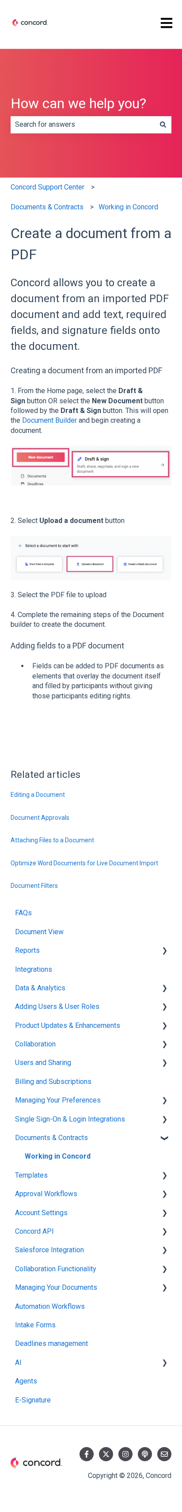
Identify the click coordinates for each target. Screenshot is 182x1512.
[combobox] (83, 124)
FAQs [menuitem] (23, 913)
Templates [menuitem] (31, 1175)
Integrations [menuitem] (33, 969)
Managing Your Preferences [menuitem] (58, 1100)
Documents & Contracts (47, 207)
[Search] (163, 124)
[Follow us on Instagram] (125, 1454)
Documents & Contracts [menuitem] (51, 1137)
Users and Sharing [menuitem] (43, 1062)
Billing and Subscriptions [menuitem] (53, 1081)
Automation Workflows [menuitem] (50, 1306)
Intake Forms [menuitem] (35, 1325)
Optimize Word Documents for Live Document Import (84, 863)
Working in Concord (128, 207)
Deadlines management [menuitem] (51, 1343)
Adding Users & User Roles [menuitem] (57, 1006)
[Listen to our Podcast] (145, 1454)
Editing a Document (38, 794)
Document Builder (49, 420)
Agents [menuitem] (26, 1381)
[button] (164, 951)
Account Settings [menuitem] (41, 1213)
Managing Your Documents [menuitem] (56, 1287)
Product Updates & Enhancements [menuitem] (67, 1025)
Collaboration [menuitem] (35, 1044)
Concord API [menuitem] (34, 1231)
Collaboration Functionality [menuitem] (55, 1269)
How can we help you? (78, 103)
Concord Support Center (47, 187)
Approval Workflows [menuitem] (46, 1194)
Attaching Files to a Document (52, 840)
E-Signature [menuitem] (33, 1400)
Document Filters (34, 885)
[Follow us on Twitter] (106, 1454)
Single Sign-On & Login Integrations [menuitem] (70, 1119)
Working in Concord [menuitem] (58, 1156)
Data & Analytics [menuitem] (40, 988)
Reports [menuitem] (27, 950)
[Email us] (164, 1454)
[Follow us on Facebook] (87, 1454)
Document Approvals (40, 817)
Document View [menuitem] (39, 932)
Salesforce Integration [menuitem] (49, 1250)
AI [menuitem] (18, 1362)
